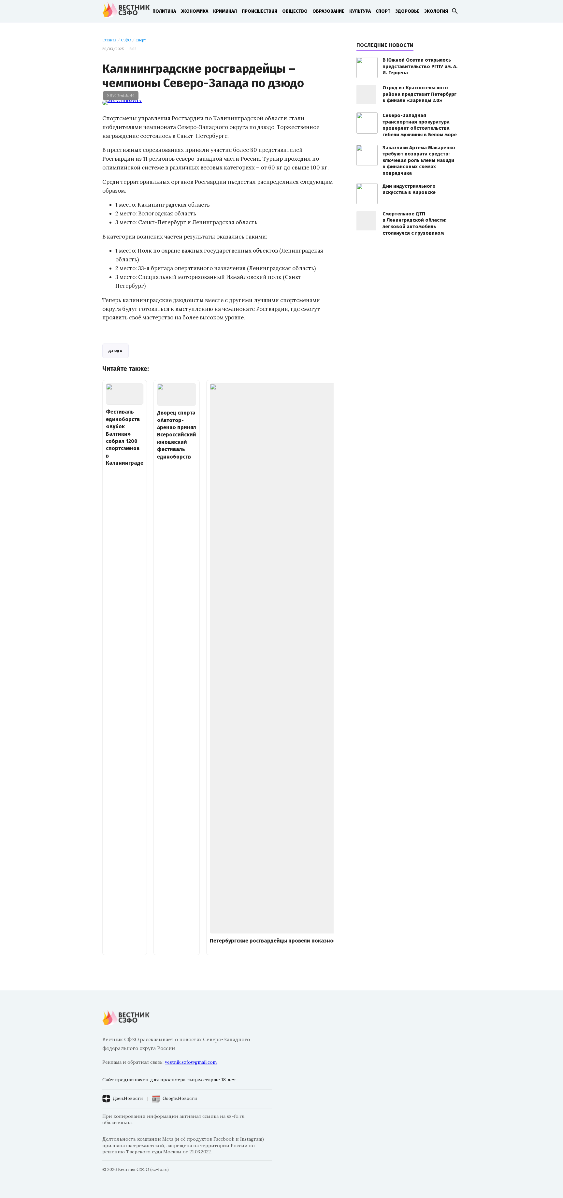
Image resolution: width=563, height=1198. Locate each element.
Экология (436, 11)
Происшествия (259, 11)
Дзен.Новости (128, 1098)
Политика (164, 11)
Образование (328, 11)
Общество (295, 11)
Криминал (225, 11)
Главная (109, 40)
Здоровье (407, 11)
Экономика (194, 11)
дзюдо (115, 350)
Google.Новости (180, 1098)
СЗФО (126, 40)
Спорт (383, 11)
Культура (360, 11)
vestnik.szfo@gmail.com (191, 1062)
